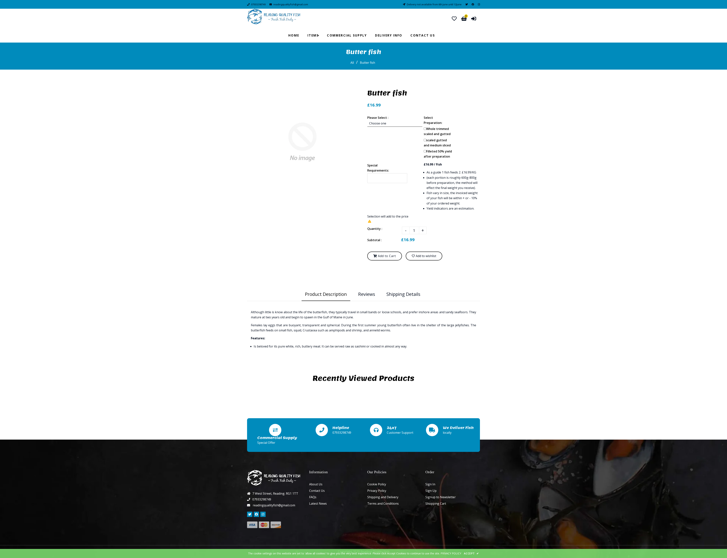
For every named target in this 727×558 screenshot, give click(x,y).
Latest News (318, 503)
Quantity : (374, 229)
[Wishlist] (454, 18)
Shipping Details (403, 294)
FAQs (312, 497)
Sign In (430, 484)
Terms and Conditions (383, 503)
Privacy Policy (376, 491)
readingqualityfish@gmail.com (290, 4)
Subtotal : (374, 240)
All (352, 63)
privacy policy (451, 553)
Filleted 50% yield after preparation (438, 154)
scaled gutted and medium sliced (437, 142)
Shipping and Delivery (382, 497)
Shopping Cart (435, 503)
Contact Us (317, 491)
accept (471, 553)
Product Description (326, 294)
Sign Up (431, 491)
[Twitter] (466, 4)
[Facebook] (473, 4)
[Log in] (473, 18)
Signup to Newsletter (440, 497)
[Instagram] (479, 4)
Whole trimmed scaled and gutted (437, 131)
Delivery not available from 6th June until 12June (434, 4)
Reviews (366, 294)
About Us (315, 484)
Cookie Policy (376, 484)
